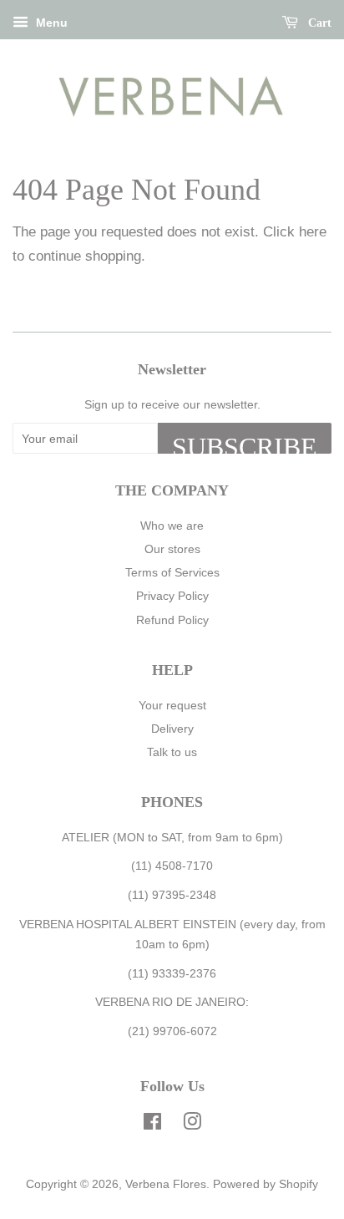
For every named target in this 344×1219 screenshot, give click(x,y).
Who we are (172, 525)
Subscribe (244, 443)
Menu (50, 22)
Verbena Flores (165, 1184)
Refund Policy (172, 620)
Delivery (172, 728)
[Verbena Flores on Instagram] (192, 1124)
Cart (318, 23)
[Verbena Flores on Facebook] (152, 1124)
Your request (172, 705)
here (312, 232)
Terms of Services (172, 572)
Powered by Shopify (265, 1184)
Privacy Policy (172, 595)
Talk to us (172, 752)
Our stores (172, 549)
